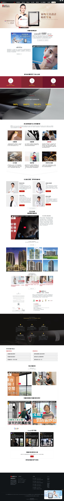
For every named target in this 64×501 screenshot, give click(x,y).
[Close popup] (62, 490)
